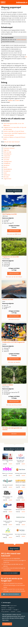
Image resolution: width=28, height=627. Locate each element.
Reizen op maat (7, 152)
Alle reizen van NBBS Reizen (14, 234)
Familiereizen (6, 175)
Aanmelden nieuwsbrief (10, 573)
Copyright (15, 609)
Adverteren (3, 607)
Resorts (5, 167)
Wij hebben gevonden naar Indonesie (12, 429)
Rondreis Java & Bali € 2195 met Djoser (13, 131)
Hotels (5, 173)
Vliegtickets (6, 150)
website (10, 463)
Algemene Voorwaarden (6, 609)
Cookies (19, 611)
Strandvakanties (7, 154)
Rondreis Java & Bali (7, 299)
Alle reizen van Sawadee (14, 362)
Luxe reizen (6, 159)
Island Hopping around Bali (9, 214)
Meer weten (5, 620)
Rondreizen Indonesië (8, 148)
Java (26, 57)
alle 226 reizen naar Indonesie (11, 142)
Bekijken (14, 434)
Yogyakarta (10, 100)
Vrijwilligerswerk (7, 161)
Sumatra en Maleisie (7, 385)
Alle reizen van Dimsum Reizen (14, 405)
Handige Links (11, 607)
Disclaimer (13, 611)
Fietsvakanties (6, 171)
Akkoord (7, 624)
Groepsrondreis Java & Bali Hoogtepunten (13, 342)
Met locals (6, 177)
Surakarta (17, 100)
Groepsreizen (6, 156)
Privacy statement (5, 611)
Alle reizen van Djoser (14, 319)
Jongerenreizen (7, 179)
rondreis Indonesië (21, 39)
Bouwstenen (6, 158)
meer (4, 463)
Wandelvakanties (7, 169)
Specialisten (6, 165)
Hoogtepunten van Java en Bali (10, 257)
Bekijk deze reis (14, 230)
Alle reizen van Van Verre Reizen (14, 277)
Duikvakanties (6, 163)
